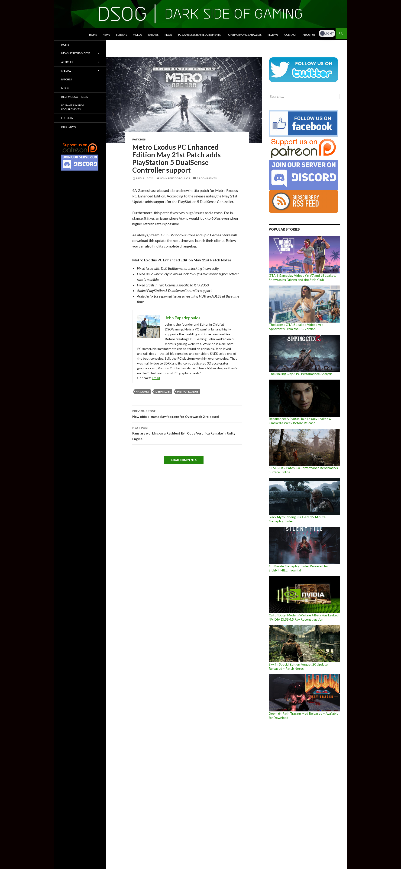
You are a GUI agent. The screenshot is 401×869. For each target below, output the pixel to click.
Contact (290, 34)
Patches (153, 34)
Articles (67, 61)
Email (156, 378)
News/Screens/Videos (75, 53)
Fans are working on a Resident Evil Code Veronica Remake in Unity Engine (183, 433)
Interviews (68, 126)
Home (93, 34)
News (106, 34)
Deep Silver (163, 391)
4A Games (142, 391)
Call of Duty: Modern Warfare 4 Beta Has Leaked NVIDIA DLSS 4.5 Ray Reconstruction (304, 617)
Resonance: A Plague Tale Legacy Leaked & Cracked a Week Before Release (300, 421)
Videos (137, 34)
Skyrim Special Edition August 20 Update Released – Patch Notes (298, 666)
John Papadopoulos (175, 178)
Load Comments (184, 460)
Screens (121, 34)
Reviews (273, 34)
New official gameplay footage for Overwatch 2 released (175, 414)
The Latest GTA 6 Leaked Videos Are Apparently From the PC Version (296, 327)
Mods (168, 34)
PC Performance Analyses (244, 34)
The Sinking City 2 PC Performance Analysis (301, 374)
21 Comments (207, 178)
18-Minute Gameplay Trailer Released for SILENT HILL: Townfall (298, 568)
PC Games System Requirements (199, 34)
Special (66, 70)
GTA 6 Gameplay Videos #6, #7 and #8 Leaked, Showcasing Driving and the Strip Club (302, 277)
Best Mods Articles (74, 96)
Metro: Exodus (187, 391)
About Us (309, 34)
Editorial (67, 117)
